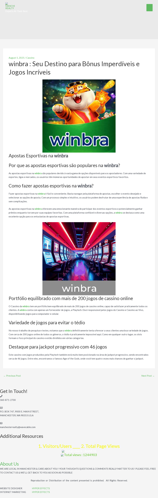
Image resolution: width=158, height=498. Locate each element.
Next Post (148, 375)
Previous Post (12, 375)
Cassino (30, 57)
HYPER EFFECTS (41, 488)
